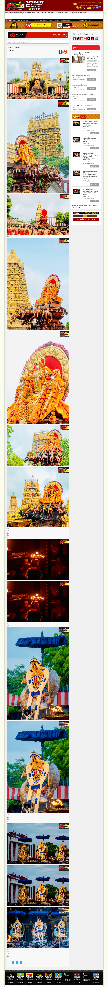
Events (67, 12)
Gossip (33, 12)
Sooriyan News (27, 12)
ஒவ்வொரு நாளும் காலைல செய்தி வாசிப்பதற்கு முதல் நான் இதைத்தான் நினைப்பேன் (90, 124)
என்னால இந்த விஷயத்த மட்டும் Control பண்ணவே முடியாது (89, 139)
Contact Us (83, 12)
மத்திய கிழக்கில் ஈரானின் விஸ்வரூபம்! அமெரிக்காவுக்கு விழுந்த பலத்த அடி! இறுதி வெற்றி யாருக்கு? (90, 175)
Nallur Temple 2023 (22, 42)
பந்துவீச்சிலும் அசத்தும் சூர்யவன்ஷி (82, 105)
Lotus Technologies (97, 985)
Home (6, 12)
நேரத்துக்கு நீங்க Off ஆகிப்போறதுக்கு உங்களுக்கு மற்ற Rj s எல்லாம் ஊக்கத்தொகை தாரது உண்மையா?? (90, 156)
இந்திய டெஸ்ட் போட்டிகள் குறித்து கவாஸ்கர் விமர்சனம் (84, 95)
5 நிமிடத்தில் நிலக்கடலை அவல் (81, 75)
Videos (38, 12)
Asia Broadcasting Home (15, 12)
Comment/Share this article (92, 66)
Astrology (44, 12)
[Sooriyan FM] (26, 5)
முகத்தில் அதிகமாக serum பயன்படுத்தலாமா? (80, 53)
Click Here (73, 26)
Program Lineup (60, 12)
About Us (76, 12)
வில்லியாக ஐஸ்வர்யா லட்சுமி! (80, 85)
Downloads (51, 12)
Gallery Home (12, 42)
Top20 (71, 12)
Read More (91, 70)
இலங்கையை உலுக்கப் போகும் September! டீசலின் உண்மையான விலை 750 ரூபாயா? (90, 192)
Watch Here (94, 133)
